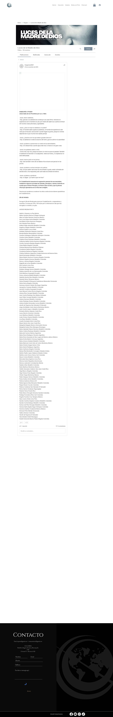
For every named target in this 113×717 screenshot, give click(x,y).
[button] (94, 4)
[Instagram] (79, 714)
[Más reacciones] (26, 422)
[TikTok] (83, 714)
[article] (42, 249)
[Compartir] (64, 65)
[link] (24, 55)
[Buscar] (80, 48)
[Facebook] (71, 714)
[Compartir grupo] (94, 49)
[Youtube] (75, 714)
